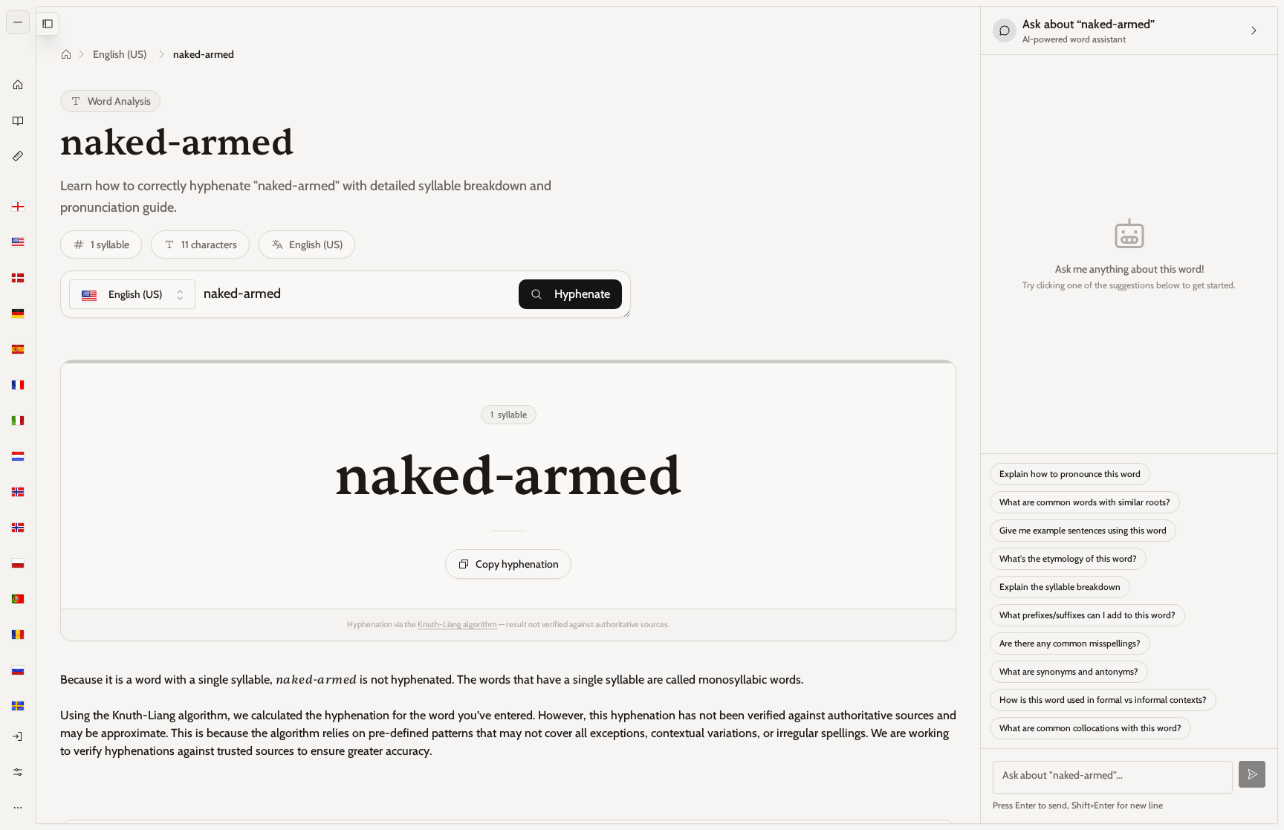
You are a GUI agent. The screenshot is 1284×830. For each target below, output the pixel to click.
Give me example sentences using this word (1083, 530)
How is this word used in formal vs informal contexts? (1103, 699)
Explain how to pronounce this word (1070, 473)
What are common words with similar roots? (1084, 502)
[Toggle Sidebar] (36, 415)
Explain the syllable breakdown (1060, 586)
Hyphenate (582, 294)
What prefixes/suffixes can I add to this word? (1087, 614)
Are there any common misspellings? (1070, 643)
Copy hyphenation (517, 564)
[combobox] (132, 294)
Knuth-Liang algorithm (457, 624)
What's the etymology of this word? (1068, 558)
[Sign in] (17, 736)
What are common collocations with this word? (1090, 727)
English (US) (119, 54)
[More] (17, 807)
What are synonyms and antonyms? (1068, 671)
